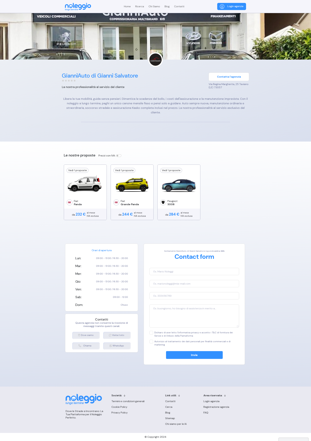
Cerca (168, 407)
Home (127, 6)
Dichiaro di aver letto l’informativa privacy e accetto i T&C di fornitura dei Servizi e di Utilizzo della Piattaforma (193, 334)
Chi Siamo (154, 6)
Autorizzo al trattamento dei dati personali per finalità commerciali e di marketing (192, 343)
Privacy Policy (119, 412)
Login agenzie (235, 6)
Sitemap (170, 418)
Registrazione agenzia (216, 407)
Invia (194, 355)
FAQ (205, 412)
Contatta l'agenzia (229, 76)
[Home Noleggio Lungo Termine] (78, 7)
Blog (167, 6)
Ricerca (139, 6)
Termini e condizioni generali (127, 401)
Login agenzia (211, 401)
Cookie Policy (119, 407)
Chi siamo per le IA (176, 424)
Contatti (179, 6)
